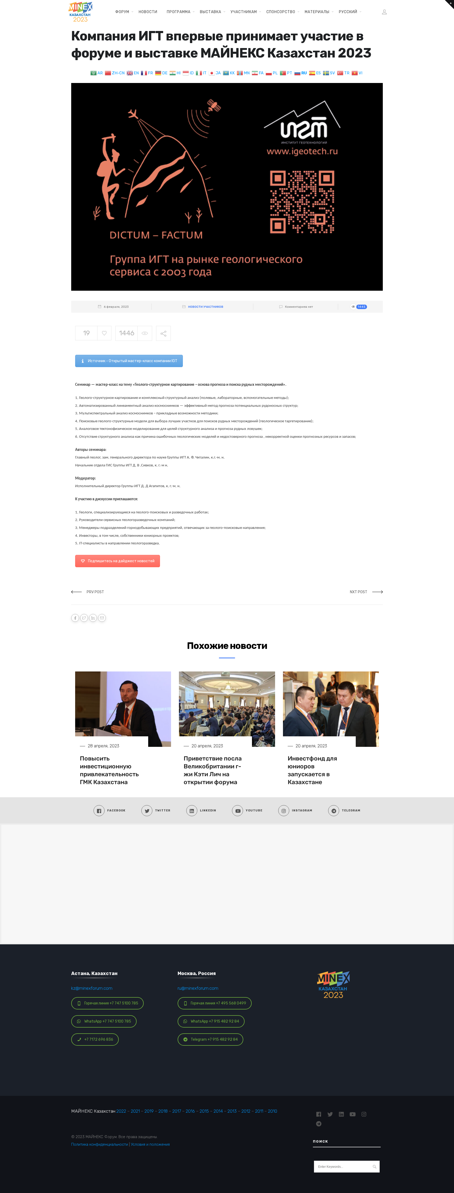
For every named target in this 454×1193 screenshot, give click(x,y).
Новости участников (205, 307)
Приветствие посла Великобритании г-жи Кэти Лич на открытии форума (213, 770)
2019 (149, 1111)
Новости (148, 12)
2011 (259, 1111)
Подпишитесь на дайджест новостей (121, 561)
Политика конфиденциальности (99, 1144)
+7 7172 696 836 (98, 1039)
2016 (190, 1111)
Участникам (244, 12)
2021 (135, 1111)
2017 (176, 1111)
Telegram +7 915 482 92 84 (214, 1039)
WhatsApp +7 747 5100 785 (107, 1021)
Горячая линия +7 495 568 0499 (218, 1003)
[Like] (104, 333)
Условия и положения (150, 1144)
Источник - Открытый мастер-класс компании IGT (132, 361)
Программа (178, 12)
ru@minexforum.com (198, 988)
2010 (272, 1111)
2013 (232, 1111)
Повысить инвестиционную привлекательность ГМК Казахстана (109, 770)
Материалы (317, 12)
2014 (218, 1111)
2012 (245, 1111)
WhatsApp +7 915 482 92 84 (215, 1021)
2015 (204, 1111)
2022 (121, 1111)
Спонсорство (280, 12)
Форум (122, 12)
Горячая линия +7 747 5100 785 (111, 1003)
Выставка (210, 12)
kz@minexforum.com (91, 988)
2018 (163, 1111)
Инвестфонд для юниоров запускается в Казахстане (312, 770)
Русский (348, 12)
